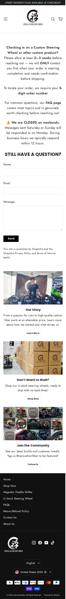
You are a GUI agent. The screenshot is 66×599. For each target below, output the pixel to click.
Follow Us (33, 464)
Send (11, 238)
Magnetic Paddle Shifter (17, 492)
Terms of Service (46, 253)
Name (7, 164)
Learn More (33, 333)
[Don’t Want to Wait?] (33, 358)
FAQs (6, 505)
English (31, 563)
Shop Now (33, 398)
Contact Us (9, 517)
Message (9, 202)
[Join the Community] (33, 423)
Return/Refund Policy (16, 511)
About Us (8, 524)
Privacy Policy (23, 253)
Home (6, 479)
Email (6, 183)
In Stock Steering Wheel (18, 498)
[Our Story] (33, 287)
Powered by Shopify (52, 595)
